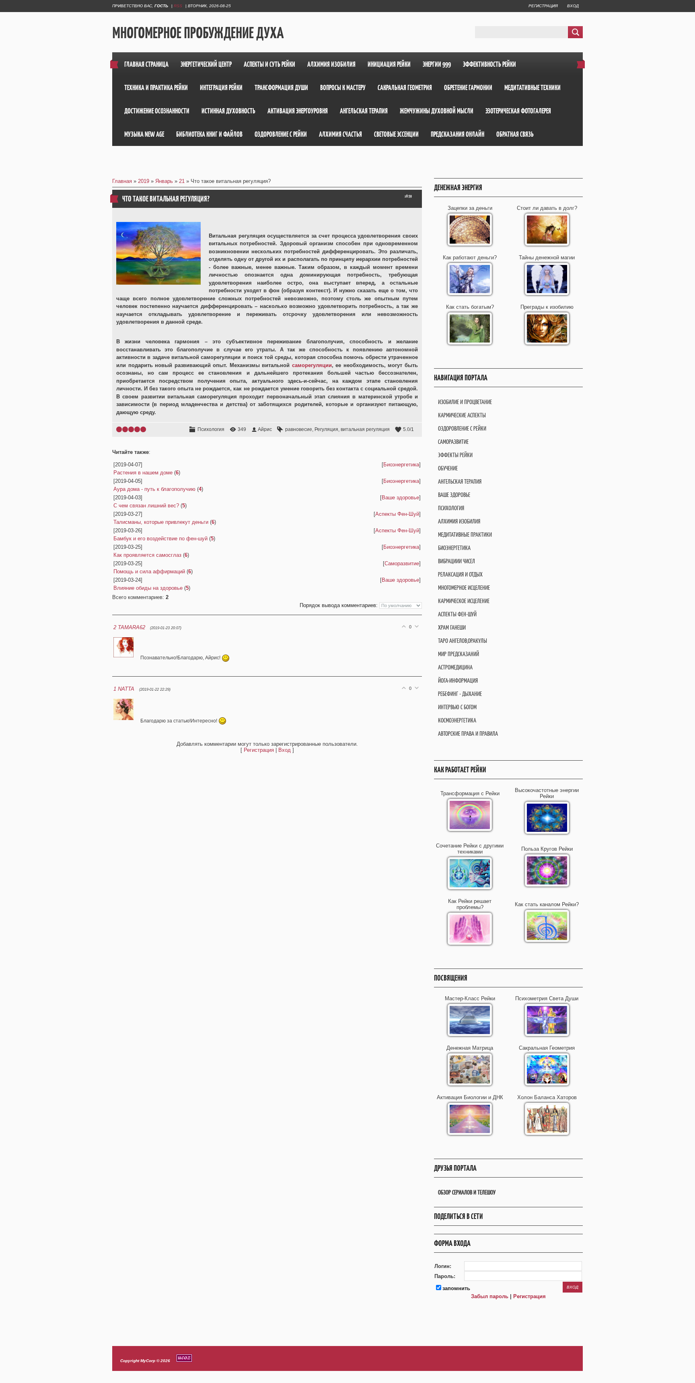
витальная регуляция (365, 429)
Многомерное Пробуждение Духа (198, 32)
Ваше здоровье (400, 498)
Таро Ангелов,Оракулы (462, 640)
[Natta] (126, 720)
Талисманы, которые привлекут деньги (160, 522)
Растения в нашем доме (143, 473)
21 (182, 181)
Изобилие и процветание (465, 402)
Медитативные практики (465, 534)
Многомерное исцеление (464, 587)
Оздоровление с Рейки (462, 428)
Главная (122, 181)
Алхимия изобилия (459, 521)
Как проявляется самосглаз (147, 555)
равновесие (298, 429)
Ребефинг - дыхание (460, 694)
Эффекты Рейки (455, 455)
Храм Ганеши (452, 627)
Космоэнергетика (457, 720)
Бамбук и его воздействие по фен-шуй (160, 539)
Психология (210, 429)
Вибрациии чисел (456, 561)
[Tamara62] (126, 658)
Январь (164, 181)
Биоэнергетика (401, 465)
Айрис (265, 429)
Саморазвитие (402, 563)
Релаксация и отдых (460, 574)
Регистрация (543, 6)
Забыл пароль (489, 1296)
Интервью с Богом (457, 707)
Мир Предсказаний (458, 654)
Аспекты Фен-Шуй (397, 514)
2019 (143, 181)
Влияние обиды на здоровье (148, 588)
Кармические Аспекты (462, 415)
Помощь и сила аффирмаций (149, 571)
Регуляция (326, 429)
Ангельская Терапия (459, 481)
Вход (573, 6)
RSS (178, 6)
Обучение (448, 468)
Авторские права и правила (468, 733)
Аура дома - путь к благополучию (154, 489)
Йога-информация (458, 680)
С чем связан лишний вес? (146, 506)
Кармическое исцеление (463, 601)
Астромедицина (455, 667)
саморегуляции (312, 365)
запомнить (456, 1288)
